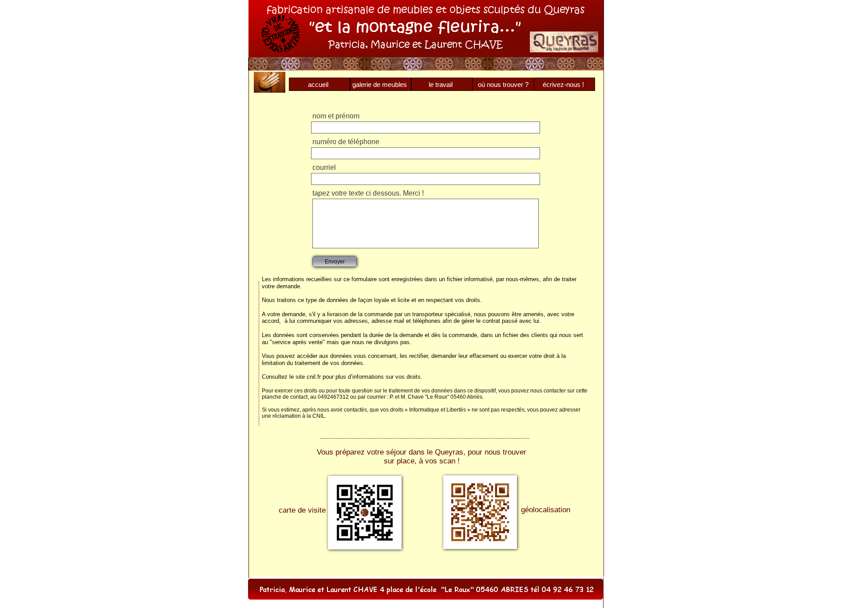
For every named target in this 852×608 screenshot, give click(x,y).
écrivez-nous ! (563, 84)
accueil (318, 84)
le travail (441, 84)
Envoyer (335, 262)
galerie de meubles (379, 84)
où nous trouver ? (503, 84)
